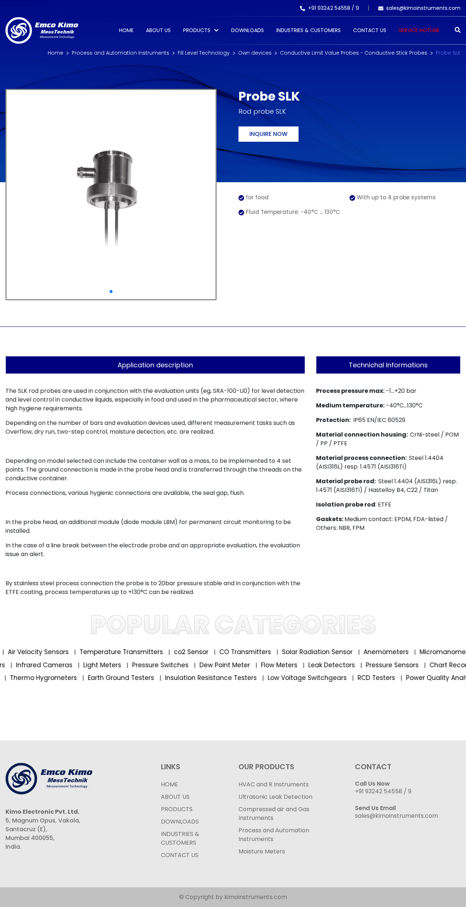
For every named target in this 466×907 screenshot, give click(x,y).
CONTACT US (179, 855)
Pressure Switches (171, 665)
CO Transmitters (236, 652)
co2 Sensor (182, 652)
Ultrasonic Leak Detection (275, 797)
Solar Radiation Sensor (308, 652)
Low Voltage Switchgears (296, 677)
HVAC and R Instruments (273, 784)
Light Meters (113, 665)
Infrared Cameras (55, 665)
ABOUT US (175, 797)
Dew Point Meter (236, 665)
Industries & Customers (308, 30)
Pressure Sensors (403, 665)
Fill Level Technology (204, 52)
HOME (169, 784)
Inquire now (268, 134)
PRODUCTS (196, 30)
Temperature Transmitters (112, 652)
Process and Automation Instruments (120, 52)
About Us (158, 30)
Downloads (247, 30)
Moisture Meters (261, 851)
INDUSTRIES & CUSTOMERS (180, 838)
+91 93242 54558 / (332, 8)
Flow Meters (290, 665)
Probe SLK (448, 52)
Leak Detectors (343, 665)
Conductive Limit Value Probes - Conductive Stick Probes (353, 52)
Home (126, 30)
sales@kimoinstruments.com (423, 8)
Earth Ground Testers (110, 677)
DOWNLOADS (180, 821)
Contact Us (369, 30)
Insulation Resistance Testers (199, 677)
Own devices (255, 52)
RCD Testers (365, 677)
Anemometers (377, 652)
